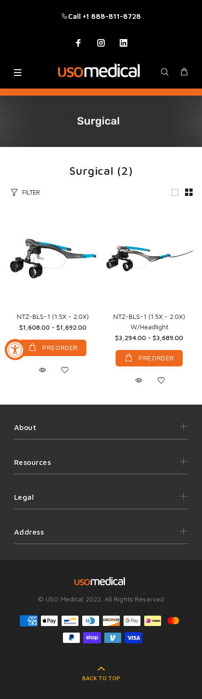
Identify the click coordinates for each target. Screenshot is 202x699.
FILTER (31, 192)
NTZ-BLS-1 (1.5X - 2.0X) (53, 316)
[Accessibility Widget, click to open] (15, 349)
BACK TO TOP (101, 678)
